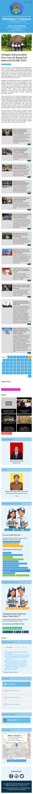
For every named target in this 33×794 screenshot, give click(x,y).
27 (11, 366)
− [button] (4, 738)
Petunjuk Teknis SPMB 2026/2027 (11, 543)
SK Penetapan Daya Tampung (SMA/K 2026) (13, 546)
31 (26, 366)
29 (18, 366)
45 (18, 373)
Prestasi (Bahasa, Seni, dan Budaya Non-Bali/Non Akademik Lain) (14, 570)
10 (7, 360)
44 (14, 373)
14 (22, 360)
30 (22, 366)
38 (22, 369)
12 (14, 360)
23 (26, 363)
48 (29, 373)
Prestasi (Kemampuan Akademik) (10, 561)
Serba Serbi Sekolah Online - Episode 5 (16, 660)
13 (18, 360)
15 (26, 360)
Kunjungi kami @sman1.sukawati (10, 389)
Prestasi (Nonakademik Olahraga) (10, 565)
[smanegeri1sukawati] (11, 778)
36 (14, 369)
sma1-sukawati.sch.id (21, 785)
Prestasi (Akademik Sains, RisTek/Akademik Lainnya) (14, 563)
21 (18, 363)
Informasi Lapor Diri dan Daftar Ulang (11, 541)
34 (7, 369)
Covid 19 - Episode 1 (11, 669)
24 (29, 363)
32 (29, 366)
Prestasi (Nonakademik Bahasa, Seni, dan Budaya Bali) (15, 567)
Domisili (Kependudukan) (9, 575)
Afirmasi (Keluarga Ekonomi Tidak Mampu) (12, 555)
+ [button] (4, 735)
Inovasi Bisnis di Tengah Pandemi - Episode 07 (18, 655)
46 (22, 373)
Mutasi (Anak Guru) (7, 557)
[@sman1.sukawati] (16, 778)
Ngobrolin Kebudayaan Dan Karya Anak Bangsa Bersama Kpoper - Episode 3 (16, 665)
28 (14, 366)
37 (18, 369)
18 (7, 363)
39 (26, 369)
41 (3, 373)
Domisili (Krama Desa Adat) (23, 575)
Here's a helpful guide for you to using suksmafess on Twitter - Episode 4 (16, 662)
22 (22, 363)
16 (29, 360)
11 (11, 360)
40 (29, 369)
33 (3, 369)
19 (11, 363)
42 (7, 373)
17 (3, 363)
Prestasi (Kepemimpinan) (8, 573)
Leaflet (15, 758)
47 (26, 373)
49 (29, 376)
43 (11, 373)
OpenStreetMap (21, 758)
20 (14, 363)
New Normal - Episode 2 (12, 668)
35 (11, 369)
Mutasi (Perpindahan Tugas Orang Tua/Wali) (13, 559)
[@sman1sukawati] (22, 778)
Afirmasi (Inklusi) (7, 552)
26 (7, 366)
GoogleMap (11, 760)
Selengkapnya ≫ (6, 433)
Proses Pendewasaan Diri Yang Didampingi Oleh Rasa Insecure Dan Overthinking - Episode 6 (17, 658)
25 (3, 366)
